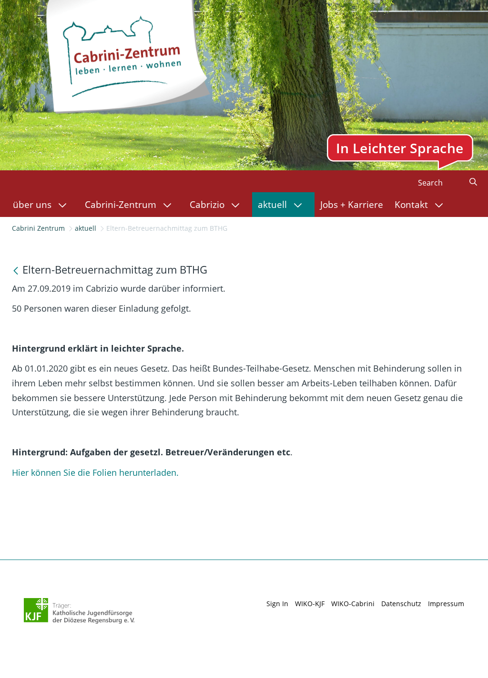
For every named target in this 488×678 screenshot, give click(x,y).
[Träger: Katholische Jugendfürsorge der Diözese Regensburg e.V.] (79, 611)
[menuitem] (43, 204)
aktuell (85, 228)
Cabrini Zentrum (38, 228)
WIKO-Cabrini (353, 603)
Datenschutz (401, 603)
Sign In (277, 603)
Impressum (446, 603)
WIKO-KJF (310, 603)
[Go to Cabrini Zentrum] (127, 54)
